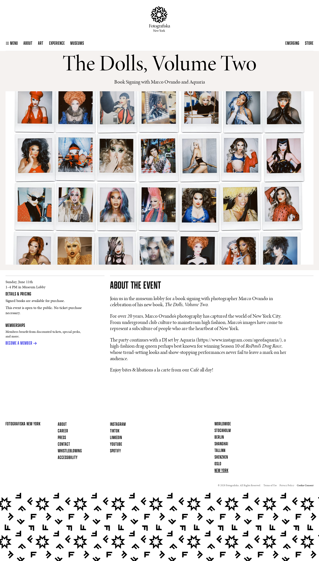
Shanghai (221, 444)
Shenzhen (221, 457)
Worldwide (223, 424)
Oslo (218, 464)
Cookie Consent (305, 485)
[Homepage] (159, 19)
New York (221, 470)
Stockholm (223, 430)
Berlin (219, 437)
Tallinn (220, 450)
